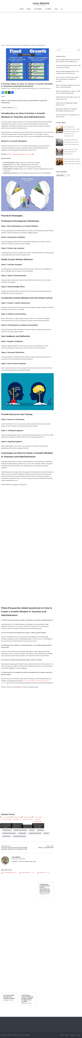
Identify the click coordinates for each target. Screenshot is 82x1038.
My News (48, 9)
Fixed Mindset (40, 830)
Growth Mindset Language (35, 833)
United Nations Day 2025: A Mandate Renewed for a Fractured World (71, 152)
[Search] (78, 50)
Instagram (78, 1035)
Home (21, 9)
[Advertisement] (41, 28)
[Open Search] (61, 9)
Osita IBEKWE (41, 3)
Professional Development (19, 836)
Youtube (67, 1035)
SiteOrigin (27, 1035)
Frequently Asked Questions (9, 833)
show (14, 107)
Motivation (46, 833)
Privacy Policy (15, 1035)
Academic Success (7, 830)
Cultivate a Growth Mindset (20, 830)
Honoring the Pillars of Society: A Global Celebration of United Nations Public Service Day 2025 (72, 161)
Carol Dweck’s (26, 680)
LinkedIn (72, 1035)
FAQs (56, 9)
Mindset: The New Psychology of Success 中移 (20, 154)
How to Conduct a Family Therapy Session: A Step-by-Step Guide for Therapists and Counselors (67, 79)
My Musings (38, 9)
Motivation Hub (47, 88)
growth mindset (22, 833)
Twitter (61, 1035)
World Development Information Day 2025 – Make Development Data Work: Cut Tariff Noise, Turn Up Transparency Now (72, 131)
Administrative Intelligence (28, 88)
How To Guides (39, 88)
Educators (32, 830)
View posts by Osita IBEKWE (18, 858)
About (29, 9)
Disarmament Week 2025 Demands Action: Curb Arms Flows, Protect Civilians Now (71, 142)
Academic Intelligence (17, 88)
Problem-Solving (6, 836)
